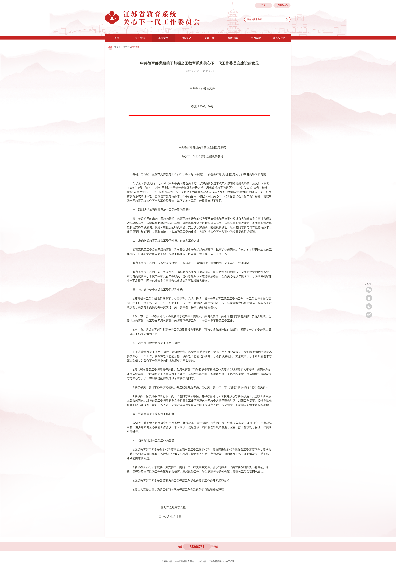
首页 (116, 38)
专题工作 (210, 38)
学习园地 (256, 38)
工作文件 (163, 38)
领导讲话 (186, 38)
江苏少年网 (279, 38)
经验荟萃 (233, 38)
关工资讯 (140, 38)
